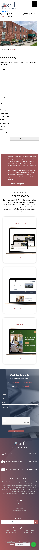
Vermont (19, 324)
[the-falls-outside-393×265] (18, 33)
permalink (13, 49)
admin (4, 14)
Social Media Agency (19, 510)
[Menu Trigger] (34, 4)
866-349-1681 (22, 386)
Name (2, 92)
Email (2, 98)
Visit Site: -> (18, 258)
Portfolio (19, 506)
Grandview (19, 274)
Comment (4, 69)
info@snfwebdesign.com (22, 382)
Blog (19, 513)
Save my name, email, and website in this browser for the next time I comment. (4, 121)
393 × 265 (3, 16)
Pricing (20, 503)
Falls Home (4, 11)
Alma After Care (19, 223)
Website (3, 104)
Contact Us (19, 508)
